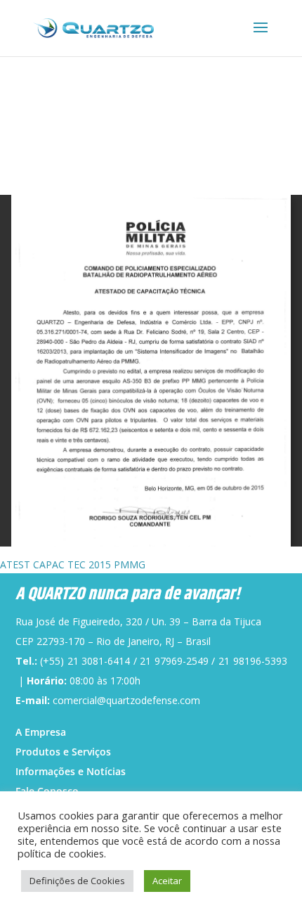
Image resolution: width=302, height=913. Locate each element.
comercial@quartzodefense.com (126, 700)
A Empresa (40, 732)
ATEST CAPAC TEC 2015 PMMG (72, 564)
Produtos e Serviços (63, 751)
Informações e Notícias (70, 771)
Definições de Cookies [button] (77, 880)
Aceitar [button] (167, 880)
